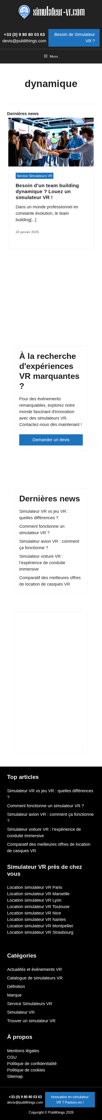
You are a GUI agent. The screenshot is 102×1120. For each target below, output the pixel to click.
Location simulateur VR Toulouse (38, 906)
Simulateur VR (21, 1012)
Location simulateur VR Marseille (38, 893)
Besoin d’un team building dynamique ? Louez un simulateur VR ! (47, 191)
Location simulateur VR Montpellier (40, 926)
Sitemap (15, 1076)
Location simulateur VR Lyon (34, 900)
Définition (16, 986)
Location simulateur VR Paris (34, 887)
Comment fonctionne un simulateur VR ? (45, 805)
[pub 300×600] (51, 744)
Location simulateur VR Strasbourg (40, 932)
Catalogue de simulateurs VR (35, 978)
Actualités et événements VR (34, 969)
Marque (14, 995)
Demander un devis (51, 439)
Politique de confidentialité (32, 1063)
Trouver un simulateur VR (31, 1020)
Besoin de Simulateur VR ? (74, 37)
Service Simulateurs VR (34, 176)
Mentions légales (23, 1050)
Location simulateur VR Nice (34, 913)
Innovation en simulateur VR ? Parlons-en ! (70, 1099)
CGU (12, 1057)
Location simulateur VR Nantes (36, 919)
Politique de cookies (26, 1070)
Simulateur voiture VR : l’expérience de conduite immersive (42, 563)
